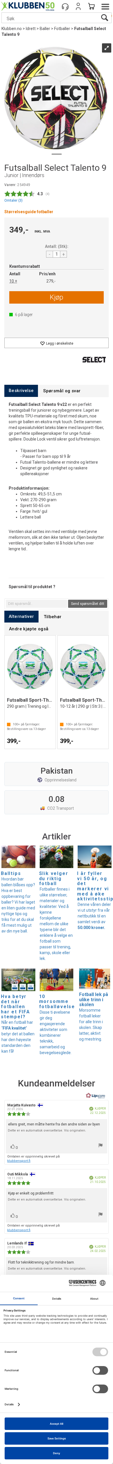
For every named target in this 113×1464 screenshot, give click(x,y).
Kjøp (56, 297)
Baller (45, 28)
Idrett (31, 28)
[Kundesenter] (65, 6)
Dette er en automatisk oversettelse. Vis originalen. (47, 1130)
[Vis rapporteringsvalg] (100, 1146)
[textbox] (36, 603)
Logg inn (78, 6)
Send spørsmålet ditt (87, 604)
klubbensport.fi (18, 1161)
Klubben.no (11, 28)
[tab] (21, 391)
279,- (51, 281)
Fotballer (62, 28)
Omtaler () (13, 200)
